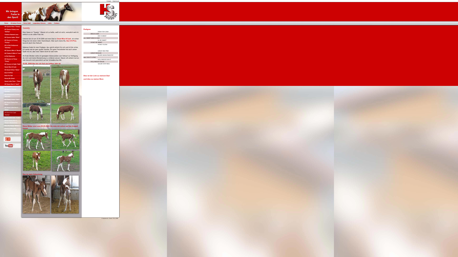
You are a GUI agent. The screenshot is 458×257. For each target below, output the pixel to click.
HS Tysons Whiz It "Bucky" (13, 50)
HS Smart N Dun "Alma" (12, 70)
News (6, 23)
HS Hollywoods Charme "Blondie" (12, 95)
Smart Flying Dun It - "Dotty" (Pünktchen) (11, 122)
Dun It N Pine (9, 72)
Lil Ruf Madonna (10, 56)
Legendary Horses (39, 23)
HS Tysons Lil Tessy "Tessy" (11, 60)
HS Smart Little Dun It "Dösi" (11, 108)
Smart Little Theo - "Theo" (13, 81)
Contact (109, 1)
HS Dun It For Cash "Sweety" (10, 114)
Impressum (116, 1)
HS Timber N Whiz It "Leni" (13, 53)
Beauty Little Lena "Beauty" (10, 129)
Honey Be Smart (10, 78)
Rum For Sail (9, 75)
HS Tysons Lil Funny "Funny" (11, 41)
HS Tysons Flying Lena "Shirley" (12, 30)
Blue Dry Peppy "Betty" (12, 125)
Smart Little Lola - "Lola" (12, 117)
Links (50, 23)
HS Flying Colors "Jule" (12, 99)
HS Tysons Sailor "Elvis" (12, 37)
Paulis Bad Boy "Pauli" (12, 133)
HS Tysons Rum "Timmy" (12, 26)
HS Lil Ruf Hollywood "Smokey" (11, 46)
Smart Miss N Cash (10, 67)
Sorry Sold (27, 23)
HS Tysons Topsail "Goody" (10, 90)
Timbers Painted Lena (11, 34)
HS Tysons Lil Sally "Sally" (13, 64)
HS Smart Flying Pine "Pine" (11, 103)
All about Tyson (16, 23)
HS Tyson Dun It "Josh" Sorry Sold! (12, 85)
